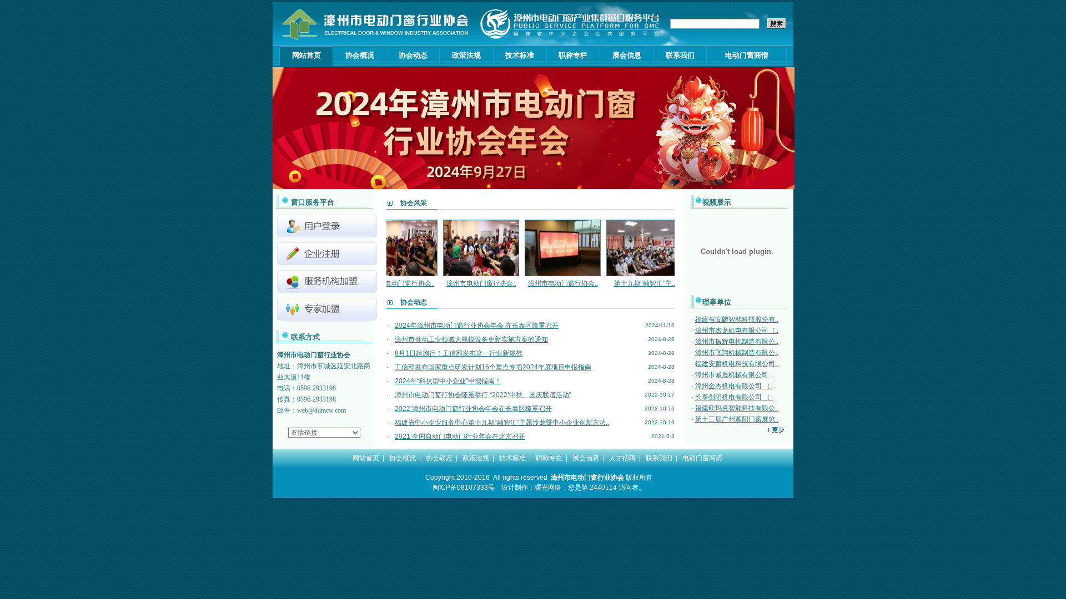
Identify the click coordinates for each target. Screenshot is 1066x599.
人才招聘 (622, 458)
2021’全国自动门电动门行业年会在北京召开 (460, 436)
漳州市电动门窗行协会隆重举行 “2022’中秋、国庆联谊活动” (483, 395)
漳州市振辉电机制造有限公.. (736, 342)
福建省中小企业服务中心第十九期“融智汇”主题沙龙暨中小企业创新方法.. (502, 423)
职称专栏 (573, 55)
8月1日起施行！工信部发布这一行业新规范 (458, 353)
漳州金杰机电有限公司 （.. (734, 386)
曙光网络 (548, 487)
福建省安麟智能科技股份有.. (736, 319)
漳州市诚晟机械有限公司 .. (734, 375)
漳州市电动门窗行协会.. (464, 283)
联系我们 (680, 55)
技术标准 (519, 55)
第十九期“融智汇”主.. (627, 283)
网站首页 (306, 55)
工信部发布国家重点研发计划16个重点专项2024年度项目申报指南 (493, 367)
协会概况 (359, 55)
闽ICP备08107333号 (464, 487)
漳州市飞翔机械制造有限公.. (736, 353)
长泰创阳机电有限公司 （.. (734, 397)
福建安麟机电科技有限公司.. (736, 364)
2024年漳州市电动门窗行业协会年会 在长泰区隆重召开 (477, 325)
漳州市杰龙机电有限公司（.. (736, 330)
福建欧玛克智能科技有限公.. (736, 408)
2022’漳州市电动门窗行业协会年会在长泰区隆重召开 (473, 409)
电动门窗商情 (746, 55)
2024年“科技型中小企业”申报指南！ (448, 381)
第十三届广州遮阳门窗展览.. (736, 419)
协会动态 (413, 55)
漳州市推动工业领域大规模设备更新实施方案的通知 (471, 339)
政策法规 (466, 55)
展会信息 (626, 55)
